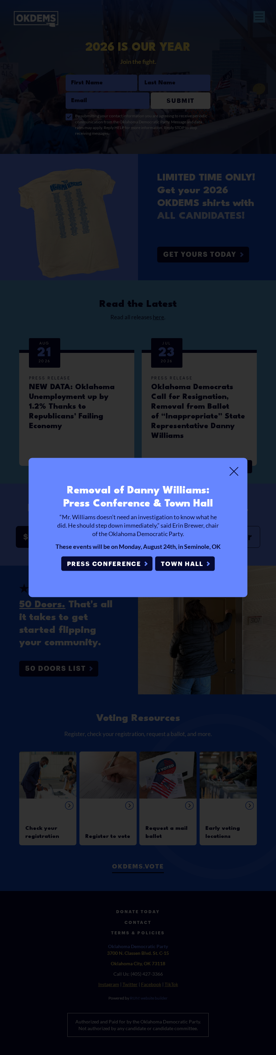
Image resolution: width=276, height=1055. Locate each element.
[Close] (234, 471)
